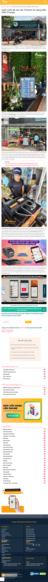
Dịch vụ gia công (5, 533)
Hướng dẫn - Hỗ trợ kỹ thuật (9, 436)
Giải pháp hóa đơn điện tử (8, 434)
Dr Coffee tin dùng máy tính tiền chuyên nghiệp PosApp (23, 358)
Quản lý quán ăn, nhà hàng (8, 389)
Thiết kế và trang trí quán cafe (9, 372)
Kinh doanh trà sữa (7, 458)
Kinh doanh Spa (6, 454)
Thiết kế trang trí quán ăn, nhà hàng (10, 392)
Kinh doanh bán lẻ (7, 445)
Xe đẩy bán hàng (6, 481)
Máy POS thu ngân (30, 529)
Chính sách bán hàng (7, 431)
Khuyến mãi (5, 442)
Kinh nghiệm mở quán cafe (8, 369)
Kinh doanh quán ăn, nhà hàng (9, 394)
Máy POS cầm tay (30, 531)
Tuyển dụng (5, 478)
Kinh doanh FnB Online (8, 447)
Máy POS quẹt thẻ (7, 465)
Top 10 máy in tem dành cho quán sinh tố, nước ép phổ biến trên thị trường (22, 163)
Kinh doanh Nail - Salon (8, 449)
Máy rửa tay (5, 467)
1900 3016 (23, 327)
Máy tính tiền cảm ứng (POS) (9, 469)
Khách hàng (5, 438)
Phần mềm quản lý (7, 474)
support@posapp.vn (30, 549)
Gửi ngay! (28, 322)
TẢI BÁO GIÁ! (44, 291)
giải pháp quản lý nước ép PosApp (36, 154)
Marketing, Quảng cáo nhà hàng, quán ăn (11, 387)
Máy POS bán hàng (30, 533)
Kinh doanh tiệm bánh (7, 456)
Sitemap (3, 538)
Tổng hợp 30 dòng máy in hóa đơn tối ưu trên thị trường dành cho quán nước (22, 165)
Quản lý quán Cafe (7, 376)
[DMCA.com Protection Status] (42, 573)
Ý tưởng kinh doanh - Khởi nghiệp (10, 483)
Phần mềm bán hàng (30, 534)
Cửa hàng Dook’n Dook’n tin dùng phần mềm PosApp (22, 352)
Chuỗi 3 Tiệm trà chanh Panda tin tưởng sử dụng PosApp (23, 344)
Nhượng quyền (6, 374)
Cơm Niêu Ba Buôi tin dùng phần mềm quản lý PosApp (23, 355)
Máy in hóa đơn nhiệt (7, 463)
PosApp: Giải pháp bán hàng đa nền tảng (24, 522)
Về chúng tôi (4, 529)
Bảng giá (3, 531)
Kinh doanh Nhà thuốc (7, 451)
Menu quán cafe (6, 378)
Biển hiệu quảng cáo (7, 429)
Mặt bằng (5, 460)
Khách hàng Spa (6, 440)
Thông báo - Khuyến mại (8, 476)
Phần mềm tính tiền (30, 536)
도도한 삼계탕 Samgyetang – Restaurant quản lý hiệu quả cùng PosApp (24, 348)
